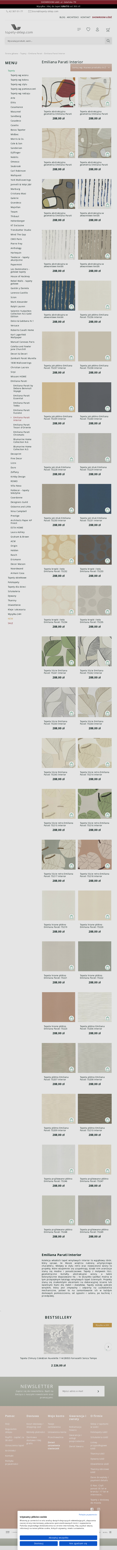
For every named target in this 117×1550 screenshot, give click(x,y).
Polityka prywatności (88, 1514)
